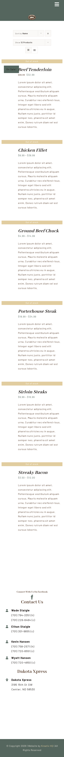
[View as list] (35, 50)
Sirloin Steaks (32, 392)
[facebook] (32, 597)
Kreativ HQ (47, 745)
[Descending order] (48, 33)
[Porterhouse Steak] (9, 310)
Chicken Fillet (32, 150)
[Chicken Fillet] (9, 149)
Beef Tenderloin (34, 70)
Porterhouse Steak (37, 311)
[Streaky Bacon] (9, 472)
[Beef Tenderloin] (9, 69)
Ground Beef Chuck (38, 231)
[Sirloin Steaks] (9, 391)
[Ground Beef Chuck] (9, 230)
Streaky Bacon (33, 473)
